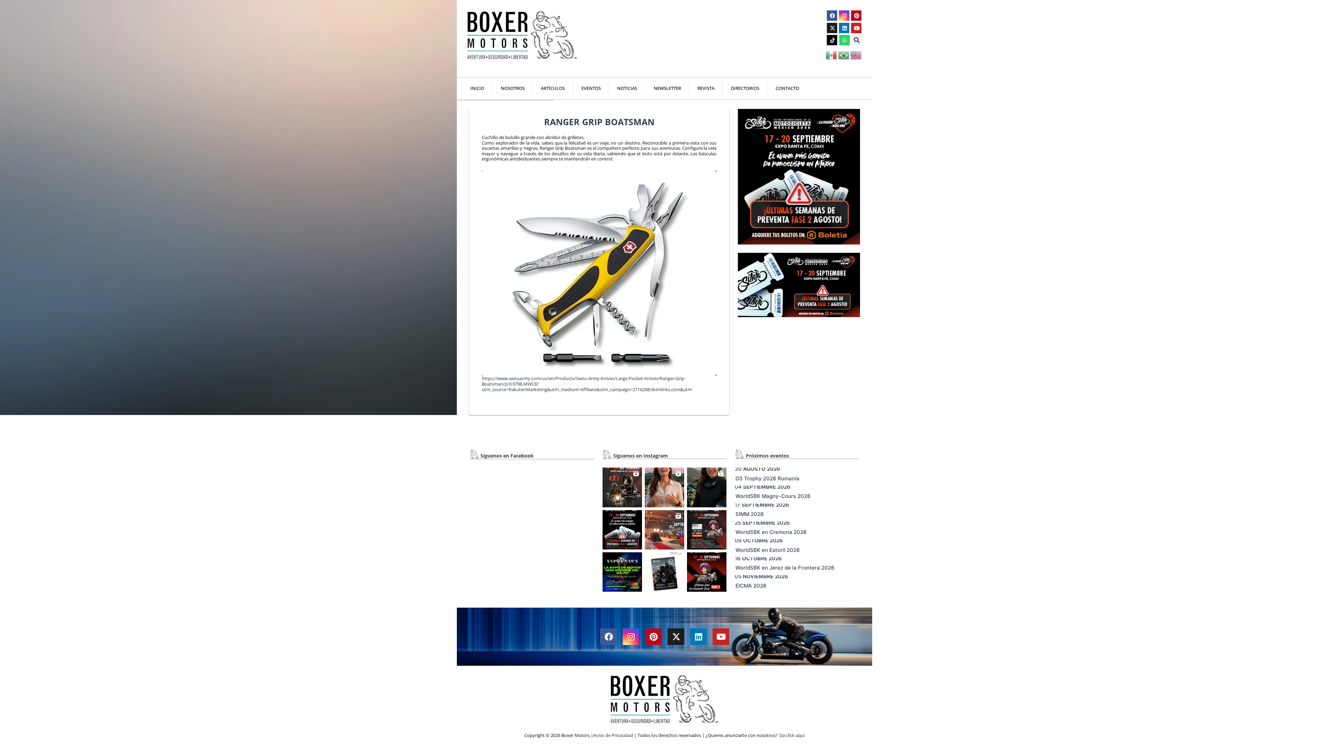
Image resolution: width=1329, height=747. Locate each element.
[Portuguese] (844, 54)
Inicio (477, 88)
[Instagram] (844, 15)
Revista (705, 88)
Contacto (787, 88)
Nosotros (513, 88)
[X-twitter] (832, 28)
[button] (857, 40)
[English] (856, 54)
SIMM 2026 (749, 514)
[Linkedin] (844, 28)
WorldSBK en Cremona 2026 (771, 532)
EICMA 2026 (751, 585)
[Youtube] (856, 28)
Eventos (591, 88)
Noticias (627, 88)
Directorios (745, 88)
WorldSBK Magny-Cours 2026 (773, 496)
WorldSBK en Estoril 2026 (767, 550)
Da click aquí (792, 735)
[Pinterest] (856, 15)
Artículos (553, 88)
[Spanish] (832, 54)
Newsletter (667, 88)
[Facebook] (832, 15)
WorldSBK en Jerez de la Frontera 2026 (784, 567)
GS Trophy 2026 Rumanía (767, 478)
